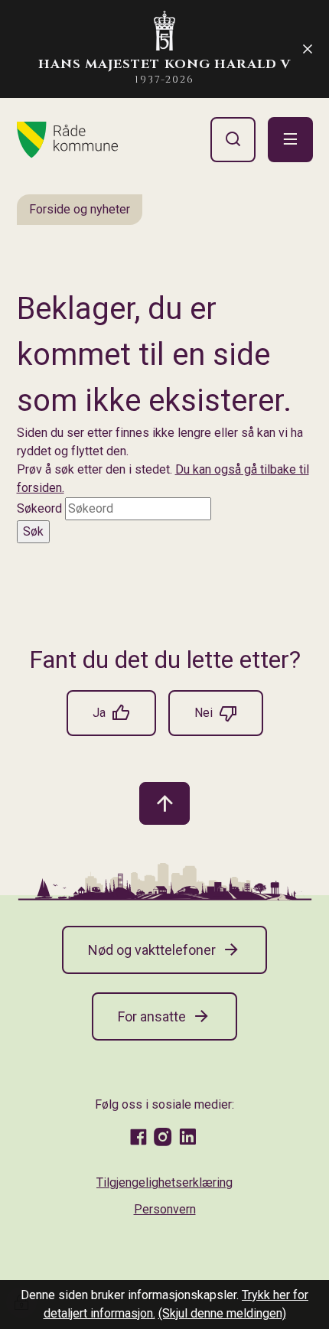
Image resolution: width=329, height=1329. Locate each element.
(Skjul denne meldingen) (222, 1313)
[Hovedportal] (67, 140)
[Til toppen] (164, 803)
